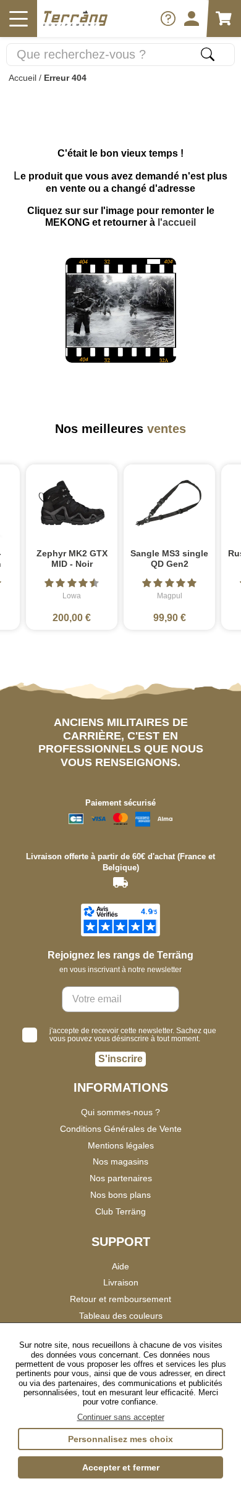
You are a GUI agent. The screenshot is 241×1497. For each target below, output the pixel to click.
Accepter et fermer (120, 1467)
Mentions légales (121, 1145)
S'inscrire (120, 1059)
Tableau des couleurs (121, 1316)
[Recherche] (207, 54)
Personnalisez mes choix (120, 1439)
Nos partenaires (121, 1178)
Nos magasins (120, 1161)
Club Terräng (120, 1211)
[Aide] (168, 18)
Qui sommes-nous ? (120, 1112)
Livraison (120, 1282)
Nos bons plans (120, 1195)
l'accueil (177, 222)
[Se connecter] (191, 18)
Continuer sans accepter (120, 1417)
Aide (120, 1266)
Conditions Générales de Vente (121, 1129)
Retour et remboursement (120, 1299)
